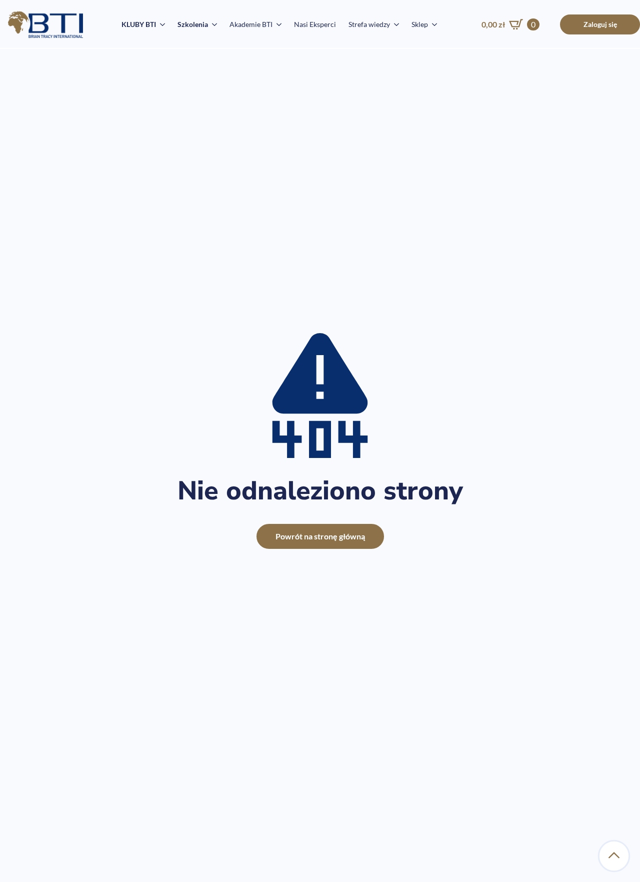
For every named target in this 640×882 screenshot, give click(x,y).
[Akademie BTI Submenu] (277, 24)
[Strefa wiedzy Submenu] (394, 24)
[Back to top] (614, 856)
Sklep (420, 24)
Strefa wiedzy (369, 24)
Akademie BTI (251, 24)
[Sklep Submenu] (432, 24)
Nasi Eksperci (315, 24)
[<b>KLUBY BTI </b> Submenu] (160, 24)
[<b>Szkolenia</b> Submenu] (212, 24)
